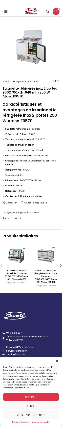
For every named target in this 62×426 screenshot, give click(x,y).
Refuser (31, 406)
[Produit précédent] (51, 81)
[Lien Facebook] (12, 218)
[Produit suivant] (58, 81)
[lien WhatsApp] (20, 218)
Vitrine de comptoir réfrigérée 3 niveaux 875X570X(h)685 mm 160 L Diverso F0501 (16, 275)
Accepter (31, 396)
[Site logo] (31, 11)
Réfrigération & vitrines (25, 81)
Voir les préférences (31, 415)
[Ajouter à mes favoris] (24, 248)
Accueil (6, 81)
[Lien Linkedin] (16, 218)
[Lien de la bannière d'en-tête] (26, 3)
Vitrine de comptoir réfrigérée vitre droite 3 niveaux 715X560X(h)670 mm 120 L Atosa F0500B (45, 276)
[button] (57, 360)
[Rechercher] (47, 11)
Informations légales (41, 422)
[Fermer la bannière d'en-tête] (58, 3)
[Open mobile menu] (6, 11)
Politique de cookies (21, 422)
